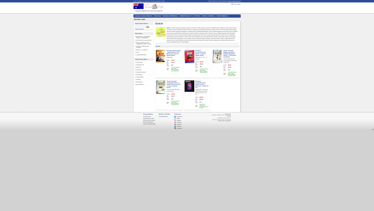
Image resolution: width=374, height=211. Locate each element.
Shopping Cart (140, 1)
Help (137, 52)
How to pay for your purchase (144, 40)
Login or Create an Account (234, 1)
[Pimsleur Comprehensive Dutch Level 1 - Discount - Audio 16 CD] (189, 91)
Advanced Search (139, 29)
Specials (138, 79)
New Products (140, 84)
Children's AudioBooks (208, 16)
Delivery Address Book (149, 120)
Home (134, 1)
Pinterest (179, 124)
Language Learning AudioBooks (143, 16)
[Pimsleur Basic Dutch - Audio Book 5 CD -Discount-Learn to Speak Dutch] (161, 62)
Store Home (137, 19)
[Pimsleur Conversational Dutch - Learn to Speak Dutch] (189, 63)
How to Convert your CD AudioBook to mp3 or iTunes (143, 43)
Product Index (139, 77)
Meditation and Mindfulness (170, 16)
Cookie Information (141, 54)
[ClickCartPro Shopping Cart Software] (373, 130)
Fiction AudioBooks (222, 16)
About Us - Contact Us (142, 50)
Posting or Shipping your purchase (142, 47)
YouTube (179, 122)
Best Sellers (139, 82)
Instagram (179, 128)
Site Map (158, 1)
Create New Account (148, 118)
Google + (179, 120)
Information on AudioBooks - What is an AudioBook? (143, 37)
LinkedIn (179, 126)
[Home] (148, 11)
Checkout (152, 1)
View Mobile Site (163, 116)
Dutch (143, 19)
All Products (139, 74)
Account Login (147, 116)
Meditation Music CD (185, 16)
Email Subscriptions (148, 122)
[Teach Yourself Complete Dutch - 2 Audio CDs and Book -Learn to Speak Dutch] (161, 93)
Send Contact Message (149, 124)
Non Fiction (197, 16)
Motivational (157, 16)
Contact (163, 1)
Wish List (147, 1)
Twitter (178, 118)
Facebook (179, 116)
